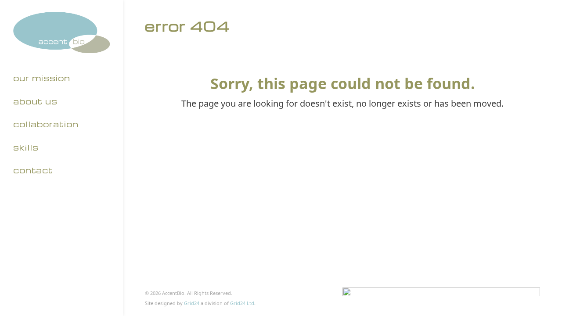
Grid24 (191, 303)
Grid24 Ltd (242, 303)
